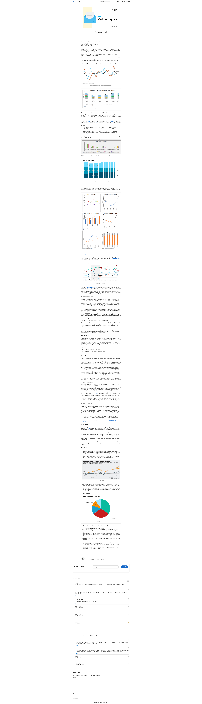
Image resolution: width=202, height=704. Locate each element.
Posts (98, 6)
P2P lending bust (115, 258)
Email (74, 693)
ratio (100, 532)
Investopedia (90, 528)
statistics (89, 121)
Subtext (101, 6)
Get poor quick (101, 32)
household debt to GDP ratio (91, 287)
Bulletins (123, 1)
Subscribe (124, 566)
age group (113, 121)
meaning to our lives (85, 399)
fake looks (88, 428)
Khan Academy (112, 526)
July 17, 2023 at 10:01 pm (80, 664)
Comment (75, 677)
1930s (84, 258)
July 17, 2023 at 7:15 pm (78, 657)
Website (74, 695)
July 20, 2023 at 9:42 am (79, 607)
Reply (75, 586)
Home (96, 6)
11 (73, 578)
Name (74, 690)
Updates (128, 1)
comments (77, 578)
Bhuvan (89, 558)
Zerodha (117, 1)
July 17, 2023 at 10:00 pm (79, 634)
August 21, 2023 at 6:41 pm (79, 590)
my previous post (94, 393)
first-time (97, 122)
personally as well (110, 530)
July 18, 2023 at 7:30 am (79, 623)
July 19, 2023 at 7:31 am (79, 615)
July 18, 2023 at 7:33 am (80, 648)
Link (87, 133)
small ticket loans (93, 322)
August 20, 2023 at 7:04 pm (79, 599)
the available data (90, 452)
